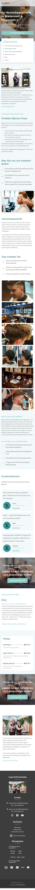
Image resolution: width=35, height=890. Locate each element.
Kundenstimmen (10, 54)
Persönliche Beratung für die (13, 46)
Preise (7, 60)
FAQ (6, 57)
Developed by (17, 884)
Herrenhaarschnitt (10, 48)
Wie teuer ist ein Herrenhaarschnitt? (14, 604)
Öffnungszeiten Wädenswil (14, 861)
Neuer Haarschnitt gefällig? (13, 51)
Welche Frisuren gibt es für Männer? (14, 624)
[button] (32, 3)
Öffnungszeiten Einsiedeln (14, 847)
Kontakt (17, 797)
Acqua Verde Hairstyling (17, 777)
